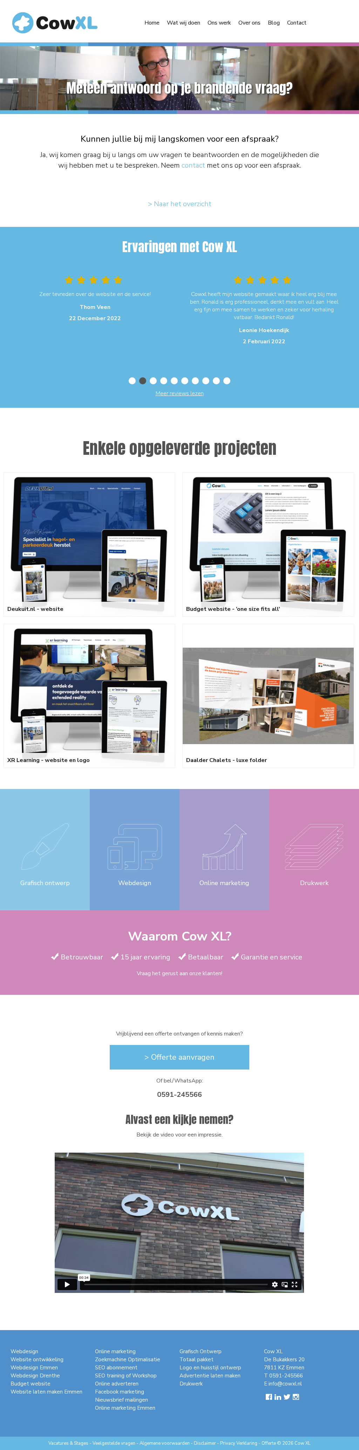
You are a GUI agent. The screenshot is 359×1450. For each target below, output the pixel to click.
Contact (296, 23)
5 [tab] (174, 380)
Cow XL (302, 1443)
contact (193, 165)
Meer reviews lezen (180, 393)
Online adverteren (116, 1383)
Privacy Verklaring (238, 1443)
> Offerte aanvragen (179, 1057)
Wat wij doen (183, 23)
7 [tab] (195, 380)
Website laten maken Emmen (46, 1391)
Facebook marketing (119, 1391)
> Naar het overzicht (179, 204)
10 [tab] (226, 380)
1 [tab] (132, 380)
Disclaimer (205, 1443)
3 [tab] (153, 380)
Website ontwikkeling (37, 1359)
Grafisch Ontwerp (201, 1351)
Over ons (249, 23)
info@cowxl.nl (285, 1383)
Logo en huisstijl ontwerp (210, 1367)
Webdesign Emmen (34, 1367)
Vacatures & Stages (68, 1443)
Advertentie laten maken (210, 1375)
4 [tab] (163, 380)
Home (152, 23)
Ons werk (219, 23)
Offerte (269, 1443)
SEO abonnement (116, 1367)
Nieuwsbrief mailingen (121, 1399)
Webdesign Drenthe (35, 1375)
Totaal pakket (197, 1359)
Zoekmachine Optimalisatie (127, 1359)
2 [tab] (142, 380)
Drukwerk (191, 1383)
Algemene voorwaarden (165, 1443)
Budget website (30, 1383)
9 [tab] (216, 380)
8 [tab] (205, 380)
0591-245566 (179, 1094)
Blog (274, 23)
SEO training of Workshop (126, 1375)
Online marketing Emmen (125, 1407)
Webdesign (24, 1351)
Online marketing (115, 1351)
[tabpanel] (95, 300)
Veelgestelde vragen (114, 1443)
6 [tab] (184, 380)
